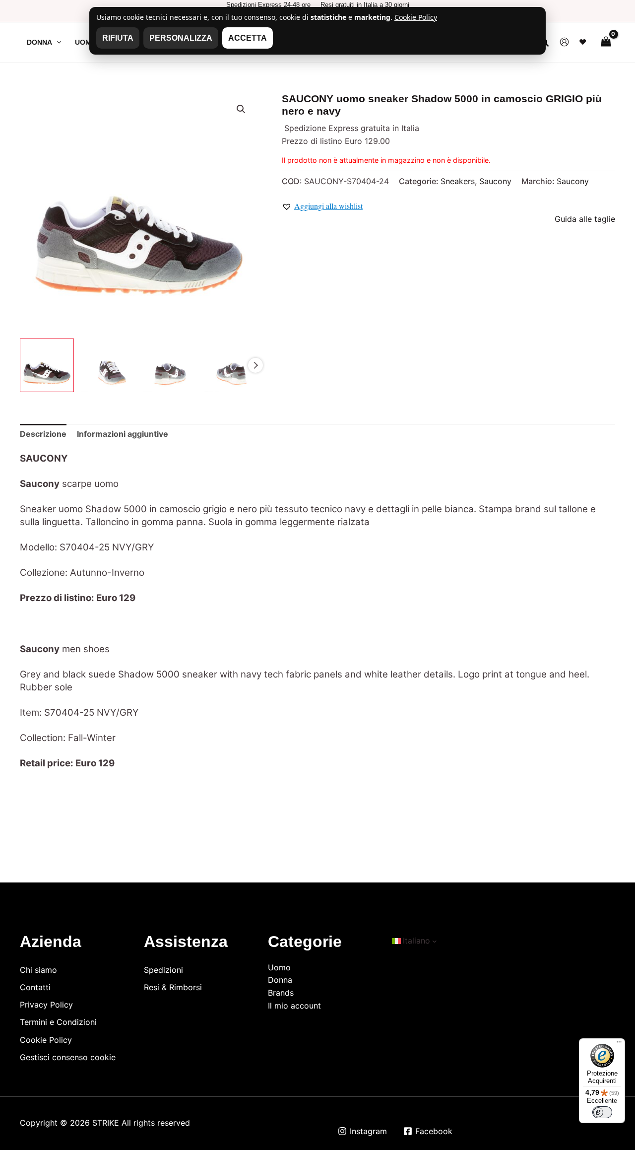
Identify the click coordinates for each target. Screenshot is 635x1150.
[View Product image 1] (47, 365)
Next (255, 365)
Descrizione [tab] (43, 434)
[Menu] (619, 1044)
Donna (280, 980)
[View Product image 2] (108, 365)
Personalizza (180, 38)
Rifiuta (117, 38)
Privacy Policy (46, 1005)
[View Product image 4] (231, 365)
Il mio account (294, 1006)
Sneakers (458, 181)
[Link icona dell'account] (564, 42)
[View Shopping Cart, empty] (605, 42)
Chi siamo (38, 970)
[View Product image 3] (170, 365)
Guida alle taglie (585, 219)
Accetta (247, 38)
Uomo (279, 967)
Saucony (495, 181)
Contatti (35, 987)
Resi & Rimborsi (173, 987)
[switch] (602, 1112)
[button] (56, 42)
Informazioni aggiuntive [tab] (122, 434)
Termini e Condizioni (58, 1022)
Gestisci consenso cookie (68, 1057)
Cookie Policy (46, 1040)
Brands (281, 993)
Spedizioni (163, 970)
